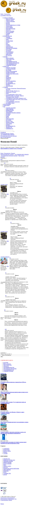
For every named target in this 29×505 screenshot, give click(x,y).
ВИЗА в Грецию (7, 363)
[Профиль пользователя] (4, 191)
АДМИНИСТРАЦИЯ (8, 371)
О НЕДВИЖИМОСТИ (8, 370)
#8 (5, 295)
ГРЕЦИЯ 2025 (6, 458)
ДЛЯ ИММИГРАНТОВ (8, 367)
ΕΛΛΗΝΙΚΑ (3, 15)
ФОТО (4, 472)
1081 (8, 266)
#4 (5, 206)
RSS (1, 159)
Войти (2, 14)
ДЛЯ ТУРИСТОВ (7, 365)
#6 (10, 257)
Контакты (9, 15)
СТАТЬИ (5, 453)
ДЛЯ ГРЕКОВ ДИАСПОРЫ (9, 368)
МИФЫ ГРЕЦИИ (7, 462)
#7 (5, 272)
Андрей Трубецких (5, 256)
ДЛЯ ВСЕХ (6, 366)
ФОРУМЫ (5, 362)
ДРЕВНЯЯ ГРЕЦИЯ (8, 461)
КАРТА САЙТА (7, 451)
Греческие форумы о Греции (7, 154)
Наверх (2, 503)
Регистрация (7, 14)
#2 (5, 169)
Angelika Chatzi (4, 184)
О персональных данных (6, 500)
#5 (10, 222)
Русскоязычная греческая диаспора (9, 155)
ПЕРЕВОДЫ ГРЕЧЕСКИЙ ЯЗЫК (11, 468)
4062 (8, 194)
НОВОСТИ (3, 373)
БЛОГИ (5, 474)
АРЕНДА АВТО (7, 466)
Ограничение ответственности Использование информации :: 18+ (9, 498)
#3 (10, 178)
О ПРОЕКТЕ (6, 448)
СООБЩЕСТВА (7, 473)
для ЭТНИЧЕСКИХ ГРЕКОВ (21, 154)
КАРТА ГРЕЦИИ (7, 463)
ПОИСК (5, 452)
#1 (4, 163)
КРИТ (4, 465)
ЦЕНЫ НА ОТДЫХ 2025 (9, 460)
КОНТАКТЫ (6, 449)
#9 (4, 310)
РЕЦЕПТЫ (5, 471)
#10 (5, 329)
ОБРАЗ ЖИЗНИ (7, 469)
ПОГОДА (5, 467)
